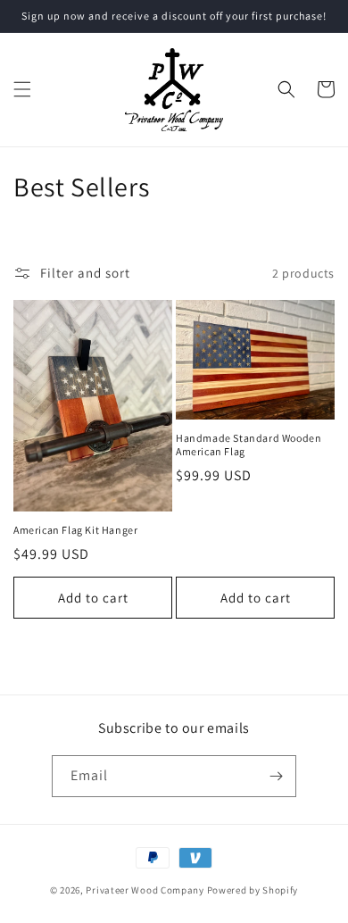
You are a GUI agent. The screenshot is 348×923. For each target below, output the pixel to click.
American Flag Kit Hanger (75, 529)
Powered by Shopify (253, 890)
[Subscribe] (275, 776)
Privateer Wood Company (144, 890)
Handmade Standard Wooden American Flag (248, 445)
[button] (22, 89)
